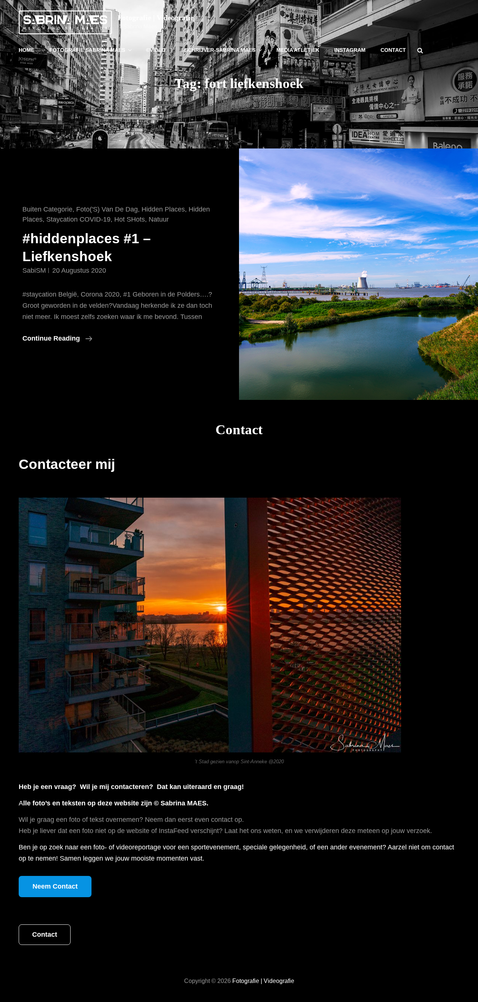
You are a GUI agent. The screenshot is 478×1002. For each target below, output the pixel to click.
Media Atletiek (297, 50)
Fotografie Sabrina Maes (87, 50)
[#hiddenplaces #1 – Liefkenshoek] (358, 274)
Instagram (350, 50)
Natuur (159, 219)
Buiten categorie (47, 209)
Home (26, 50)
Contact (393, 50)
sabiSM (34, 270)
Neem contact (55, 886)
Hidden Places (163, 209)
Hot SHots (129, 219)
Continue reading (57, 339)
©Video (156, 50)
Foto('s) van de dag (107, 209)
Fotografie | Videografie (156, 17)
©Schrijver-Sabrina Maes (218, 50)
